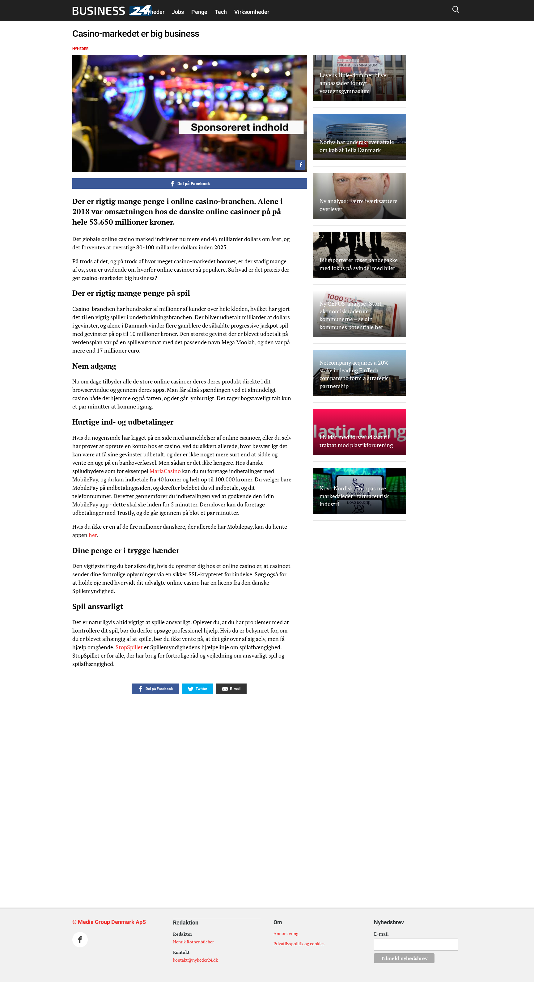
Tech (221, 12)
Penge (199, 12)
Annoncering (285, 933)
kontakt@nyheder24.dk (195, 960)
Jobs (178, 12)
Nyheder (153, 12)
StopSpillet (130, 647)
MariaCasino (165, 471)
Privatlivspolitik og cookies (298, 943)
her (93, 535)
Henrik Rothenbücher (193, 942)
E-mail (381, 933)
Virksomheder (251, 12)
